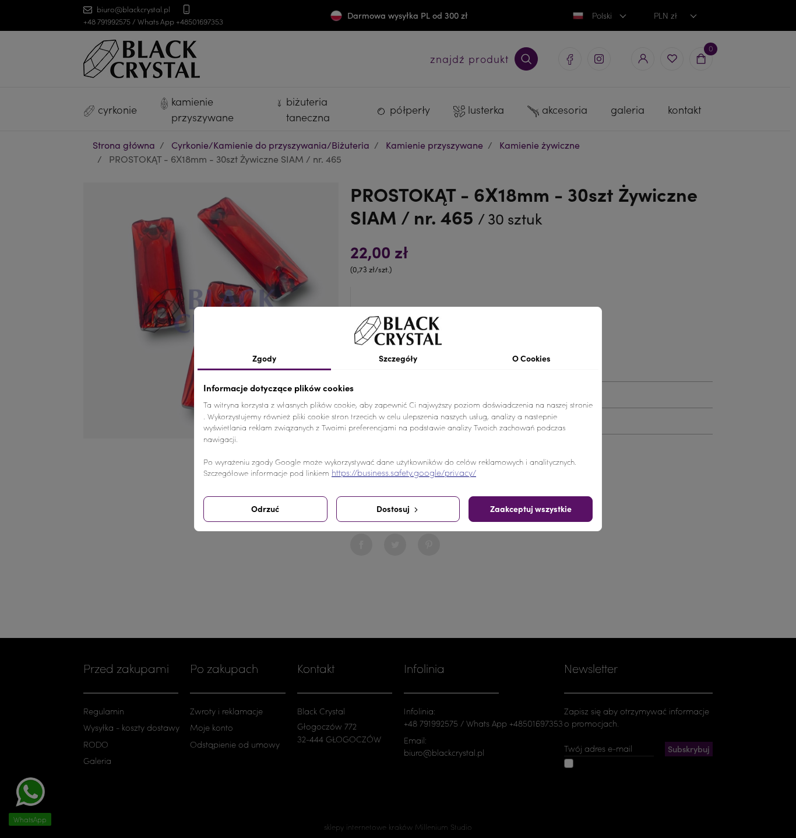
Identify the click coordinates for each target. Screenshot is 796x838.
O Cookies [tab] (531, 358)
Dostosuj (393, 508)
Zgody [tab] (264, 358)
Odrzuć (265, 508)
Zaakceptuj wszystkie (531, 508)
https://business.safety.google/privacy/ (404, 472)
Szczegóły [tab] (398, 358)
